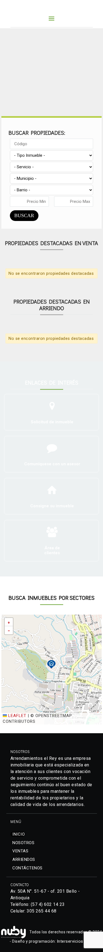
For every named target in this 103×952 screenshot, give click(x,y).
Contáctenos (27, 868)
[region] (51, 69)
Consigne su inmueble (52, 505)
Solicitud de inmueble (52, 421)
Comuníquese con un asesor (52, 463)
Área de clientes (52, 550)
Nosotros (23, 842)
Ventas (20, 851)
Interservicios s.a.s (75, 941)
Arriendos (23, 859)
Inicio (18, 834)
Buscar (24, 215)
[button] (51, 664)
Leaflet (16, 715)
